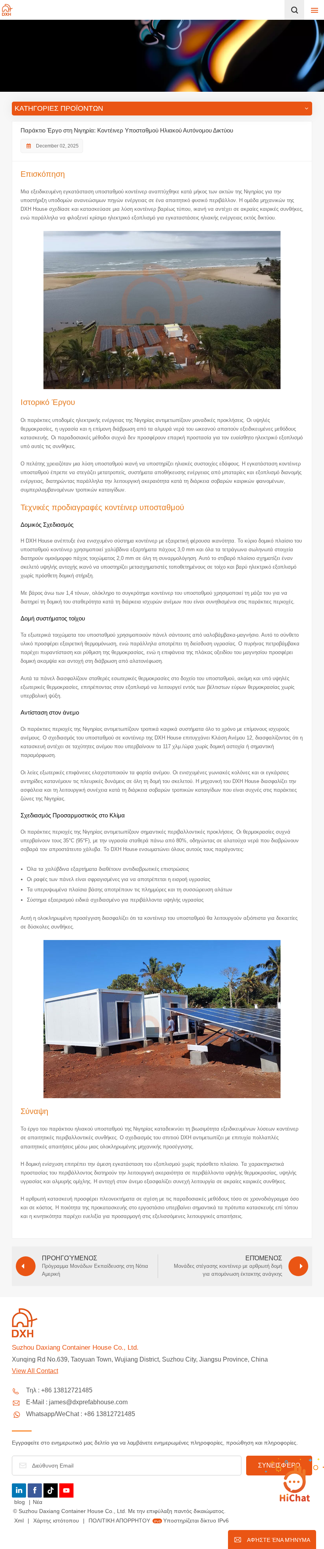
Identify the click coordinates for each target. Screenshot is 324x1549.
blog (20, 1502)
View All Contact (35, 1370)
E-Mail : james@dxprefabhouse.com (77, 1402)
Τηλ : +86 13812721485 (59, 1390)
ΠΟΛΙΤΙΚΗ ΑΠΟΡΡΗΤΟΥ (119, 1520)
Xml (19, 1520)
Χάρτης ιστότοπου (57, 1520)
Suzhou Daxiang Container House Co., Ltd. (75, 1347)
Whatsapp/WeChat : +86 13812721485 (80, 1414)
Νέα (37, 1502)
